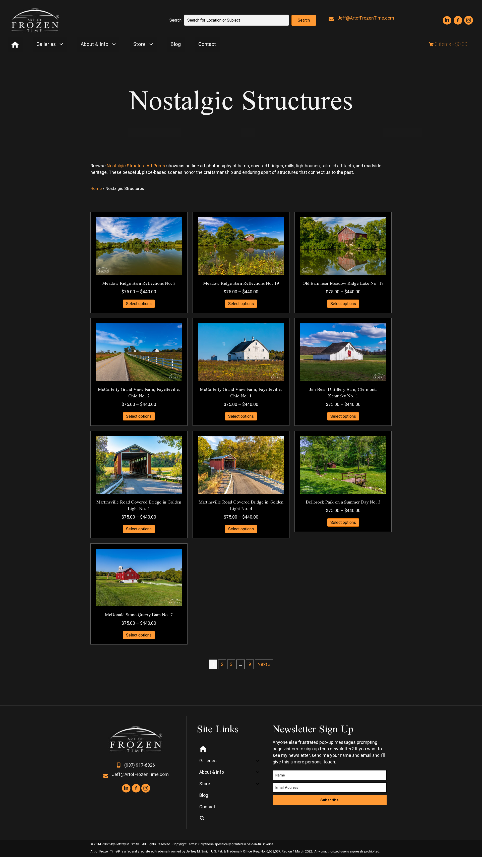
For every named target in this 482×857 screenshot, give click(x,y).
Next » (264, 664)
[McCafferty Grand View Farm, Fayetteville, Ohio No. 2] (139, 351)
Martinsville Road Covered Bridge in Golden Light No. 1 (138, 505)
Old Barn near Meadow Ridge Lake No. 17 (343, 283)
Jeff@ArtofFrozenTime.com (365, 18)
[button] (303, 20)
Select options (139, 303)
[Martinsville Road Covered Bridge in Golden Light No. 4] (241, 464)
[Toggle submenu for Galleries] (61, 44)
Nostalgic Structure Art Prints (136, 165)
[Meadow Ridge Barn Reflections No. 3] (139, 245)
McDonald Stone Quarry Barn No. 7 (139, 614)
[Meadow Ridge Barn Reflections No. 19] (241, 245)
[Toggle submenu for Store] (151, 44)
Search (175, 20)
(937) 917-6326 (139, 765)
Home (96, 188)
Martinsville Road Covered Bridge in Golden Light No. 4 (241, 505)
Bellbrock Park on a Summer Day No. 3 (343, 502)
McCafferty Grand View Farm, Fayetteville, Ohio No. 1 (241, 392)
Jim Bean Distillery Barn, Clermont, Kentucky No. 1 (343, 392)
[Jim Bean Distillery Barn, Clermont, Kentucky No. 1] (343, 351)
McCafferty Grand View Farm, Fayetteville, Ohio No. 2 (139, 392)
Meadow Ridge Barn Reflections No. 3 (139, 283)
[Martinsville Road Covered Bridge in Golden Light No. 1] (139, 464)
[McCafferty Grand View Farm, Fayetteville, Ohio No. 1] (241, 351)
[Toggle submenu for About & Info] (113, 44)
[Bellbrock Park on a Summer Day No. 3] (343, 464)
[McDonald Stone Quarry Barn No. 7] (139, 577)
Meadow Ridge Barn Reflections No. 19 (241, 283)
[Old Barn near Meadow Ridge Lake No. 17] (343, 245)
